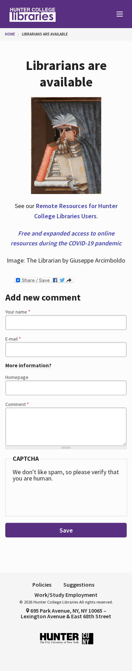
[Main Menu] (116, 14)
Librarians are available (45, 34)
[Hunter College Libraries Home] (33, 14)
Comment (17, 404)
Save (66, 530)
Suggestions (78, 584)
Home (10, 34)
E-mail (13, 338)
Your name (17, 311)
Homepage (17, 377)
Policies (41, 584)
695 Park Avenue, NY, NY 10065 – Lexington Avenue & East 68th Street (66, 613)
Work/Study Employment (66, 594)
